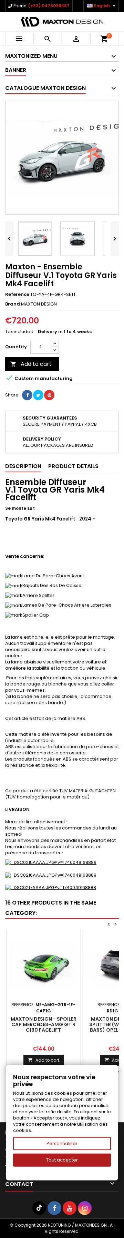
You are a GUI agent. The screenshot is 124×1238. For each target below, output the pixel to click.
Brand (12, 304)
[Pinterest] (49, 395)
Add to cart (31, 364)
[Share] (27, 395)
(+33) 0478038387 (49, 6)
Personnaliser (62, 1143)
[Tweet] (38, 395)
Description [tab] (23, 466)
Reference (17, 294)
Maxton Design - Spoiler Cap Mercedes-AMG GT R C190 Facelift (43, 1024)
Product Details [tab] (73, 466)
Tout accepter (62, 1160)
